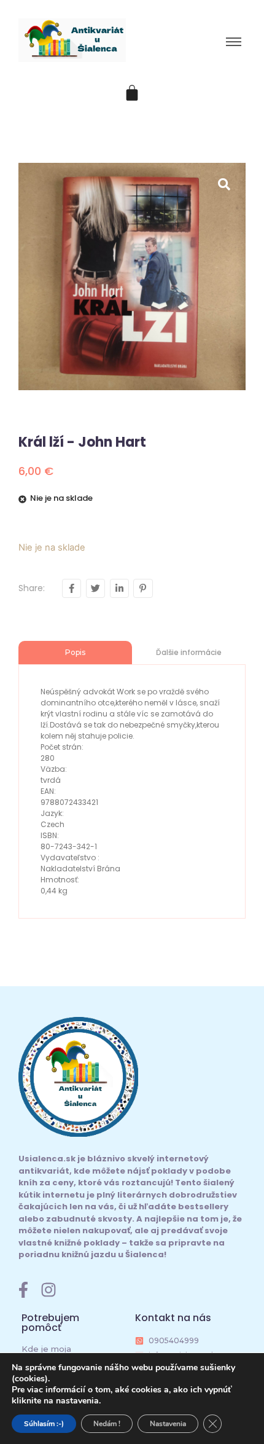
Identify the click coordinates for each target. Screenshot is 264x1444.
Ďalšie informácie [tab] (189, 652)
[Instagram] (48, 1290)
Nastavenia (168, 1424)
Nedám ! (106, 1424)
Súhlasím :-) (44, 1424)
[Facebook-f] (23, 1290)
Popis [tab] (75, 652)
